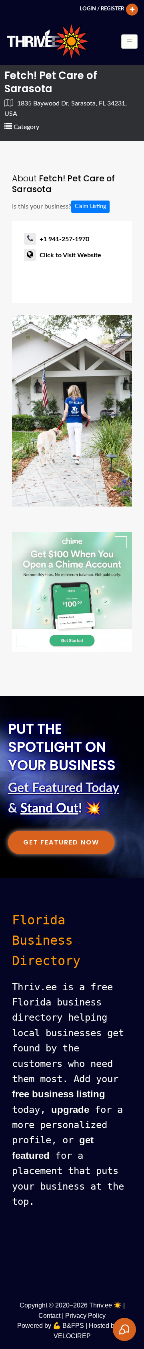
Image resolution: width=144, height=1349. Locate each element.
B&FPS (73, 1325)
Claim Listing (90, 206)
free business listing (58, 1094)
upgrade (70, 1109)
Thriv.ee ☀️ (105, 1305)
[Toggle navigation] (129, 41)
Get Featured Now (61, 842)
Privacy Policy (85, 1315)
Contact (49, 1315)
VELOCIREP (72, 1336)
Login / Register (102, 8)
